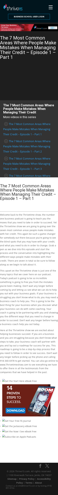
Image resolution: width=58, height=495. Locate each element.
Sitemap (12, 478)
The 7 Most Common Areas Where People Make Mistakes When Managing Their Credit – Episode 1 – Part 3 (26, 164)
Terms (28, 482)
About (38, 482)
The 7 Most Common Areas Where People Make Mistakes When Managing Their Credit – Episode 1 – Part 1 (26, 129)
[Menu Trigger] (50, 6)
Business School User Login (29, 17)
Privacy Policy (26, 478)
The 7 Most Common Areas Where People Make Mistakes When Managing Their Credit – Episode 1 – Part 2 (26, 146)
